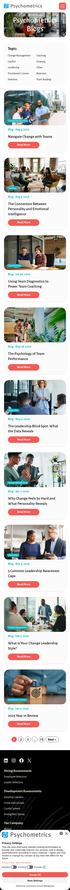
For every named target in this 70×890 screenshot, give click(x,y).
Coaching (41, 55)
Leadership (13, 67)
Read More (23, 144)
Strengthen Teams (14, 814)
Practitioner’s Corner (18, 73)
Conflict (12, 61)
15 (41, 739)
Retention (41, 73)
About (7, 828)
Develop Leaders (13, 797)
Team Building (43, 79)
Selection (12, 79)
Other (39, 67)
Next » (52, 739)
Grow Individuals (14, 802)
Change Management (19, 55)
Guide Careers (12, 808)
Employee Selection (15, 776)
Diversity (41, 61)
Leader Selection (13, 782)
